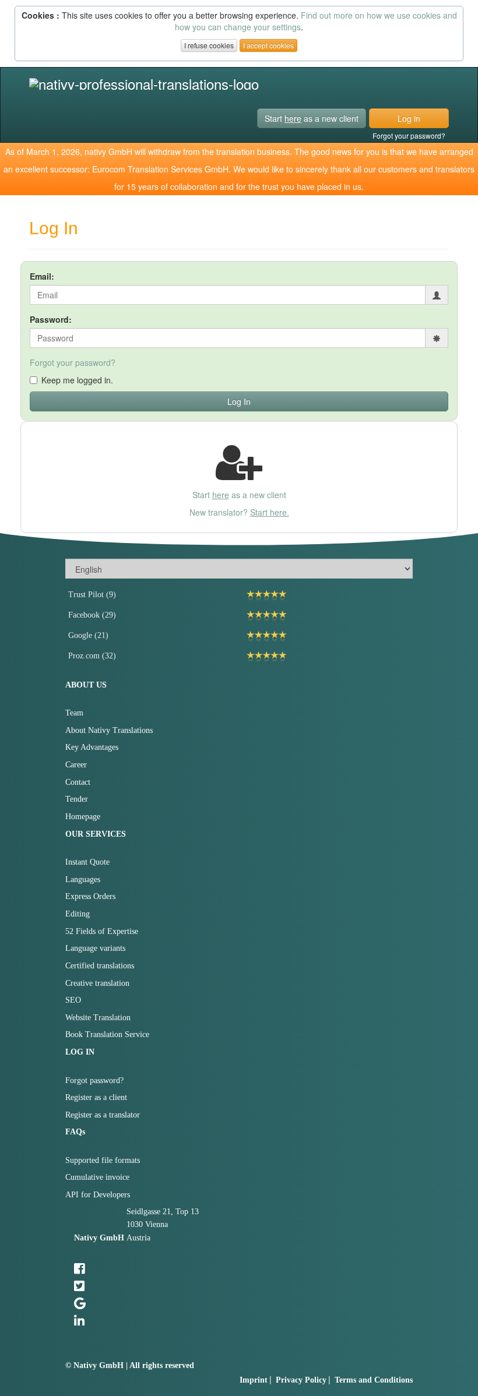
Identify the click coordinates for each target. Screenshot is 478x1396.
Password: (51, 319)
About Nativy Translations (109, 730)
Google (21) (88, 635)
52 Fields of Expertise (101, 931)
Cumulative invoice (97, 1177)
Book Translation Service (107, 1034)
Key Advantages (91, 747)
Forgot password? (94, 1080)
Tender (76, 799)
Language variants (95, 948)
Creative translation (97, 983)
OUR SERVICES (95, 834)
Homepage (82, 816)
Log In (239, 401)
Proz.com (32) (92, 655)
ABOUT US (86, 685)
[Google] (327, 636)
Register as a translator (102, 1115)
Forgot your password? (408, 135)
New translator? (239, 512)
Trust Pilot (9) (92, 594)
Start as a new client (311, 118)
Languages (82, 879)
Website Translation (98, 1017)
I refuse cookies (209, 45)
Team (74, 712)
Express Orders (90, 896)
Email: (42, 276)
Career (76, 764)
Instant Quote (87, 862)
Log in (409, 118)
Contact (77, 782)
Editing (77, 913)
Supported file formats (102, 1160)
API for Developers (97, 1194)
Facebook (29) (92, 615)
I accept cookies (268, 45)
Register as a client (96, 1097)
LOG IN (79, 1052)
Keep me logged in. (77, 380)
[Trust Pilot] (327, 595)
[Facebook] (327, 615)
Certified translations (99, 965)
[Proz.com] (327, 656)
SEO (73, 1000)
